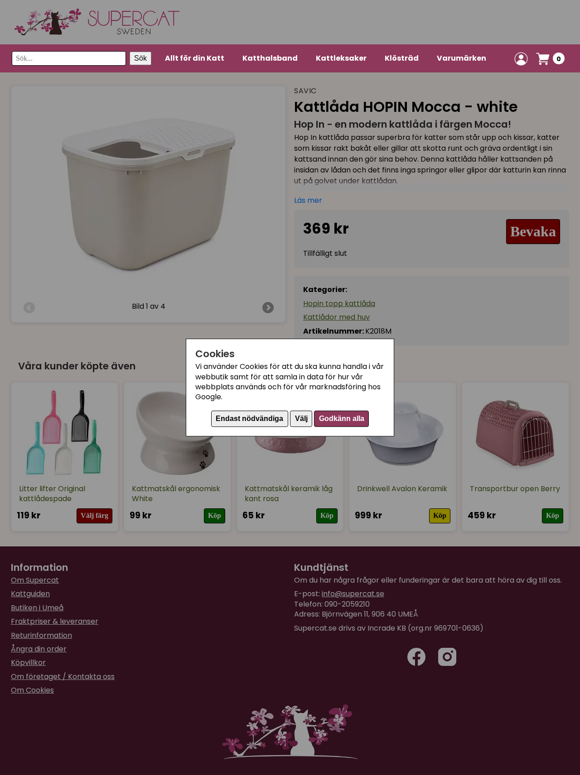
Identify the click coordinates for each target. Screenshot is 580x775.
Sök (140, 58)
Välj (301, 418)
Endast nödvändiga (249, 418)
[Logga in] (521, 59)
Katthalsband (270, 58)
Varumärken (461, 58)
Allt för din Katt (194, 58)
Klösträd (402, 58)
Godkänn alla (341, 418)
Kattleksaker (341, 58)
